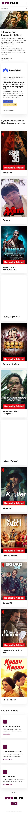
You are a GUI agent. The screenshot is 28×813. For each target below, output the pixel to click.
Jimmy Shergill (21, 50)
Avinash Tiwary (5, 50)
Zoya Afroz (4, 54)
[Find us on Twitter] (15, 803)
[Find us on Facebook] (12, 803)
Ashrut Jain (13, 50)
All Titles (14, 792)
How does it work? (10, 104)
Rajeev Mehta (12, 52)
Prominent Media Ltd (16, 811)
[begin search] (26, 8)
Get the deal (8, 101)
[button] (25, 3)
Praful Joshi (4, 52)
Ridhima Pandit (21, 52)
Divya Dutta (19, 48)
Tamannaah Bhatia (9, 48)
